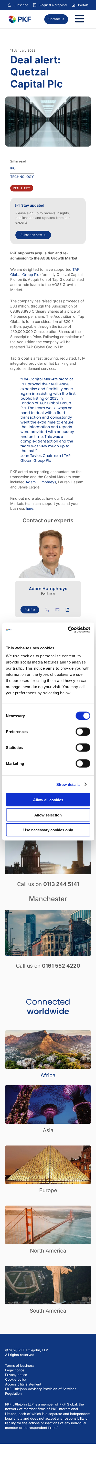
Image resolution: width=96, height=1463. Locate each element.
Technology (22, 177)
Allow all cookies (48, 800)
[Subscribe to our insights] (9, 5)
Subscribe (21, 5)
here (29, 508)
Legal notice (14, 1370)
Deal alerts (21, 188)
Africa (48, 1075)
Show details (68, 784)
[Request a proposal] (34, 5)
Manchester (48, 899)
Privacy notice (16, 1375)
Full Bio (30, 610)
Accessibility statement (23, 1384)
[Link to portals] (73, 5)
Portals (83, 5)
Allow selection (48, 815)
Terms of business (20, 1365)
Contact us (56, 19)
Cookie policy (16, 1379)
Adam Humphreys (41, 482)
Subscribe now (31, 235)
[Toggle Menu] (79, 19)
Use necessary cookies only (48, 830)
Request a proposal (53, 5)
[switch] (83, 732)
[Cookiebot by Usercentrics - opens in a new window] (68, 630)
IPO (13, 168)
